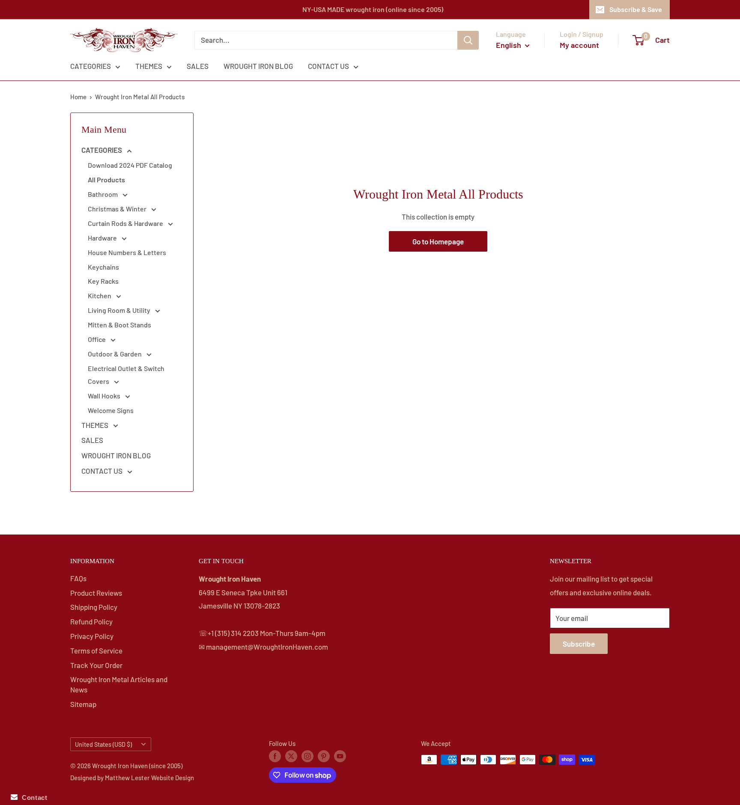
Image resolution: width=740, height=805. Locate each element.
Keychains (103, 267)
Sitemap (83, 704)
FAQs (78, 578)
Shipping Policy (93, 607)
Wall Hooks (105, 396)
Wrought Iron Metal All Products (140, 97)
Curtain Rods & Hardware (126, 223)
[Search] (468, 40)
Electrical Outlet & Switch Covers (126, 374)
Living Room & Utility (120, 310)
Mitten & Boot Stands (119, 325)
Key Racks (103, 281)
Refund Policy (91, 621)
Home (78, 97)
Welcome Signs (111, 410)
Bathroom (103, 194)
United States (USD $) (103, 744)
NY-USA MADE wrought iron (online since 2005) (372, 9)
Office (97, 339)
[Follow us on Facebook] (275, 755)
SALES (198, 66)
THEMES (148, 66)
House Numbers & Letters (127, 252)
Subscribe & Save (635, 9)
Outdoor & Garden (115, 354)
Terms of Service (96, 650)
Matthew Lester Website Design (149, 777)
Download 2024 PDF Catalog (130, 165)
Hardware (103, 238)
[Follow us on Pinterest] (324, 755)
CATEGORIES (90, 66)
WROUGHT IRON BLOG (258, 66)
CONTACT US (328, 66)
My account (579, 45)
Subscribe (579, 643)
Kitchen (100, 295)
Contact (32, 797)
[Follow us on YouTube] (340, 755)
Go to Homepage (438, 241)
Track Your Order (96, 665)
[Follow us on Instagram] (307, 755)
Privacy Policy (91, 636)
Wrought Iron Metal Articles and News (118, 684)
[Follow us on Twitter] (291, 755)
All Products (106, 179)
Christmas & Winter (118, 209)
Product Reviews (96, 592)
